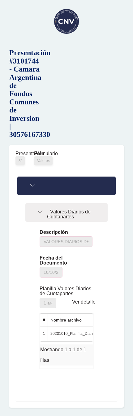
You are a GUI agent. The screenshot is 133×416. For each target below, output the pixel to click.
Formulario (43, 153)
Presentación (20, 153)
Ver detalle (84, 302)
